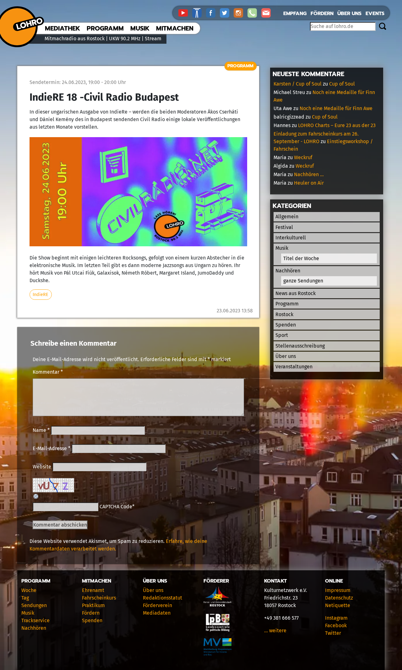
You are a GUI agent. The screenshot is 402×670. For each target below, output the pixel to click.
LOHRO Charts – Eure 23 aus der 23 (337, 125)
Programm (105, 28)
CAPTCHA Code (116, 507)
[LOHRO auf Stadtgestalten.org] (199, 12)
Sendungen (34, 605)
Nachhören (287, 271)
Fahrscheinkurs (99, 598)
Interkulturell (290, 238)
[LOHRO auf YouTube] (185, 12)
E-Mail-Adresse (51, 448)
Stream (153, 39)
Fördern (322, 13)
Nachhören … (309, 174)
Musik (139, 28)
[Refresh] (36, 496)
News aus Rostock (295, 293)
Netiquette (337, 605)
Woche (28, 590)
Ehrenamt (93, 590)
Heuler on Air (309, 183)
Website (42, 467)
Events (375, 13)
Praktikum (93, 605)
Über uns (349, 13)
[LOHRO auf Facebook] (213, 12)
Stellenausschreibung (300, 346)
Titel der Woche (301, 258)
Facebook (336, 625)
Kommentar (48, 372)
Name (41, 430)
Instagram (336, 618)
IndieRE (40, 294)
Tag (25, 598)
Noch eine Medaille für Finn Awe (336, 108)
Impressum (337, 590)
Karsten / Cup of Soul (298, 84)
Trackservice (35, 620)
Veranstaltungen (293, 367)
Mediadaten (157, 613)
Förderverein (157, 605)
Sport (281, 335)
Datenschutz (339, 598)
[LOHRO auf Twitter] (227, 12)
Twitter (333, 633)
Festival (284, 227)
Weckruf (303, 157)
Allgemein (286, 217)
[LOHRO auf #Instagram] (240, 12)
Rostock (284, 314)
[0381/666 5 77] (254, 12)
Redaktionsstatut (162, 598)
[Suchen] (382, 26)
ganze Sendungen (303, 281)
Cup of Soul (342, 84)
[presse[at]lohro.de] (267, 12)
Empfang (295, 13)
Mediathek (62, 28)
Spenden (285, 325)
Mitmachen (174, 28)
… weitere (275, 631)
